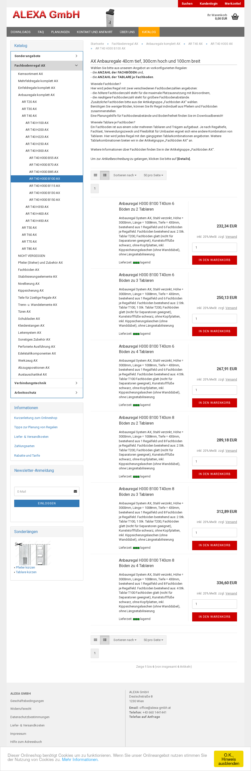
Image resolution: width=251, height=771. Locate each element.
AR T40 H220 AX (37, 137)
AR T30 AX (29, 109)
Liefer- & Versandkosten (31, 437)
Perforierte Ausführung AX (36, 346)
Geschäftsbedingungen (27, 701)
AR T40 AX (29, 116)
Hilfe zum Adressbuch (26, 742)
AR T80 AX (29, 248)
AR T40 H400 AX (37, 213)
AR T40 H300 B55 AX (43, 158)
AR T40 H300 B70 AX (43, 164)
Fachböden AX (28, 270)
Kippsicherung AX (31, 290)
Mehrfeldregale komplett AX (38, 81)
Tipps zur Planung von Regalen (36, 427)
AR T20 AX (29, 102)
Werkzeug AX (28, 360)
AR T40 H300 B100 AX (44, 178)
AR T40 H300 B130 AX (44, 193)
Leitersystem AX (29, 332)
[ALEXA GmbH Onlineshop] (46, 17)
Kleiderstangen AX (31, 325)
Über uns (127, 32)
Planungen (60, 32)
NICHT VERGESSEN (31, 256)
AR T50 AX (29, 227)
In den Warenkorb (215, 260)
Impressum (18, 733)
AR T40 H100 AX (37, 123)
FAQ (41, 32)
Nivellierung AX (28, 283)
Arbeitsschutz (25, 392)
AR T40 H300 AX (37, 151)
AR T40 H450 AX (37, 221)
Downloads (21, 32)
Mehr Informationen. (80, 759)
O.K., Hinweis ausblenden (228, 759)
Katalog (149, 32)
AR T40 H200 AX (37, 129)
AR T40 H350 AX (37, 207)
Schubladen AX (29, 318)
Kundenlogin (208, 3)
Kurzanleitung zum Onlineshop (35, 418)
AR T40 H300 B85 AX (43, 172)
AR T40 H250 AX (37, 144)
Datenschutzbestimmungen (30, 717)
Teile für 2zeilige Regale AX (37, 297)
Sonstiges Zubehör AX (34, 339)
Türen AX (24, 311)
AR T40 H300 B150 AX (44, 200)
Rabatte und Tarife (27, 455)
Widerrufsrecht (20, 709)
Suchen (187, 3)
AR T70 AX (29, 241)
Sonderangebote (27, 56)
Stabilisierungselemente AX (37, 276)
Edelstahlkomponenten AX (37, 353)
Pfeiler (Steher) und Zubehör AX (40, 262)
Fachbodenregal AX (29, 65)
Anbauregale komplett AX (36, 95)
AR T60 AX (29, 235)
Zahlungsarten (24, 446)
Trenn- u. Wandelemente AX (37, 305)
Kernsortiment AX (30, 74)
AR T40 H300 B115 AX (44, 186)
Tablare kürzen (26, 572)
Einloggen (47, 503)
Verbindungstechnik (30, 383)
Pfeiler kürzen (25, 567)
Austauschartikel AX (32, 374)
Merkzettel (233, 3)
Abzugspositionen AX (34, 367)
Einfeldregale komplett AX (36, 88)
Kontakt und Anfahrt (95, 32)
